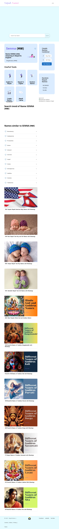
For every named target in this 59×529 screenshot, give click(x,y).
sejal (9, 159)
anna (9, 145)
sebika (9, 173)
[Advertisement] (29, 20)
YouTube (53, 518)
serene (9, 154)
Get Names (46, 64)
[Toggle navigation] (53, 3)
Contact (6, 522)
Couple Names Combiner (46, 50)
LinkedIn (47, 518)
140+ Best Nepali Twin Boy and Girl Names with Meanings (20, 236)
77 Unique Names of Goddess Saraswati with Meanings (19, 455)
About (10, 522)
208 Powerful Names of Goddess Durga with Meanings (19, 428)
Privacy (15, 522)
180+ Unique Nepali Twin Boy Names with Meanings (18, 263)
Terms (5, 526)
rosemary (10, 131)
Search (47, 35)
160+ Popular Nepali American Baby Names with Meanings (20, 209)
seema (9, 178)
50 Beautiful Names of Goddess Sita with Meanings (18, 509)
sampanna (10, 136)
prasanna (10, 140)
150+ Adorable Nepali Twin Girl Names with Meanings (19, 291)
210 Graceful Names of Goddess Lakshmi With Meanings (19, 482)
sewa (9, 164)
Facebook (41, 518)
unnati (9, 150)
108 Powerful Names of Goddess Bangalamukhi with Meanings (18, 345)
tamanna (10, 182)
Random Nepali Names (45, 80)
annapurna (10, 168)
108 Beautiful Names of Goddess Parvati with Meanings (19, 401)
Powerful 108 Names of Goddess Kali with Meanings (18, 373)
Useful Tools (10, 67)
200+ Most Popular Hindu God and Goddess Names (18, 318)
